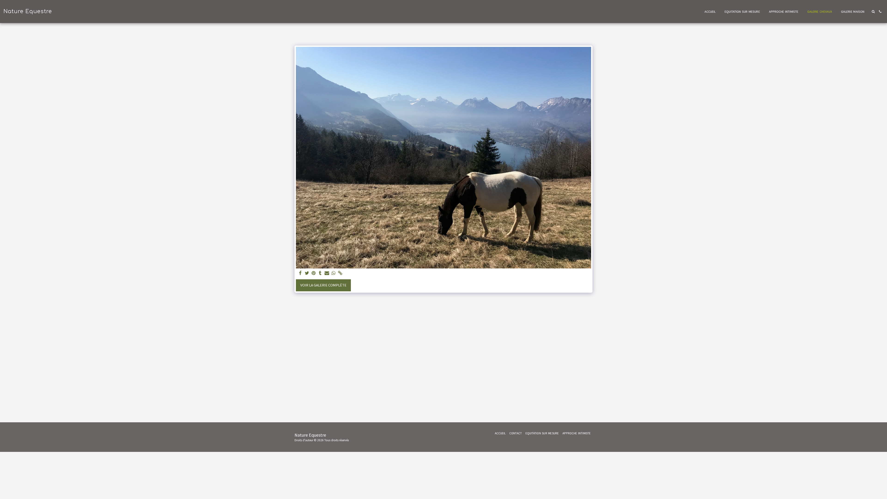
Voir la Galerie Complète (323, 285)
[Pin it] (313, 273)
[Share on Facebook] (300, 273)
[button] (873, 11)
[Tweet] (306, 273)
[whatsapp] (333, 273)
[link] (340, 273)
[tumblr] (320, 273)
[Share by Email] (327, 273)
